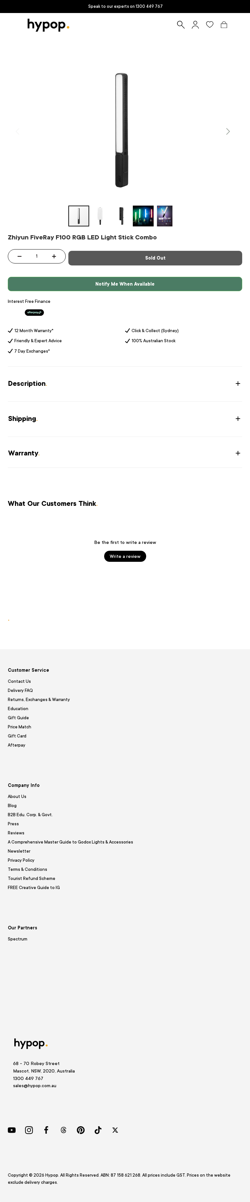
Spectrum (17, 939)
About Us (17, 796)
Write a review (125, 556)
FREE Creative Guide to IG (34, 887)
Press (13, 823)
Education (18, 708)
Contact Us (19, 681)
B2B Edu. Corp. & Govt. (30, 814)
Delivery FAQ (20, 690)
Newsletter (19, 851)
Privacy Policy (21, 860)
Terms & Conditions (27, 869)
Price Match (19, 726)
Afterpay (16, 745)
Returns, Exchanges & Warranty (39, 699)
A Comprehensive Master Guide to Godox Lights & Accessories (70, 842)
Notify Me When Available (125, 284)
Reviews (16, 833)
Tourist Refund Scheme (31, 878)
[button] (224, 25)
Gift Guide (18, 717)
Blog (12, 805)
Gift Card (17, 736)
